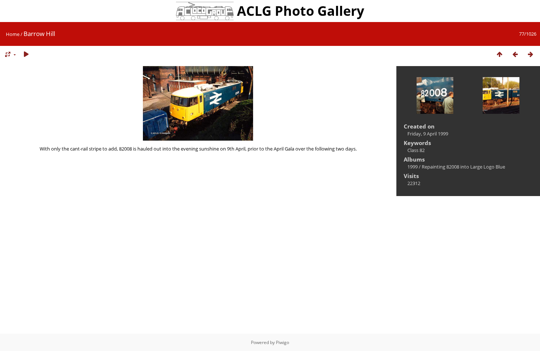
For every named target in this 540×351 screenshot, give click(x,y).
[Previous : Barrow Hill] (515, 54)
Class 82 (416, 150)
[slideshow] (26, 54)
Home (12, 34)
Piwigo (282, 342)
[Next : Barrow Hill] (530, 54)
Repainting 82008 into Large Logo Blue (463, 166)
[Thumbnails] (499, 54)
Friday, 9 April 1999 (427, 133)
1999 (412, 166)
